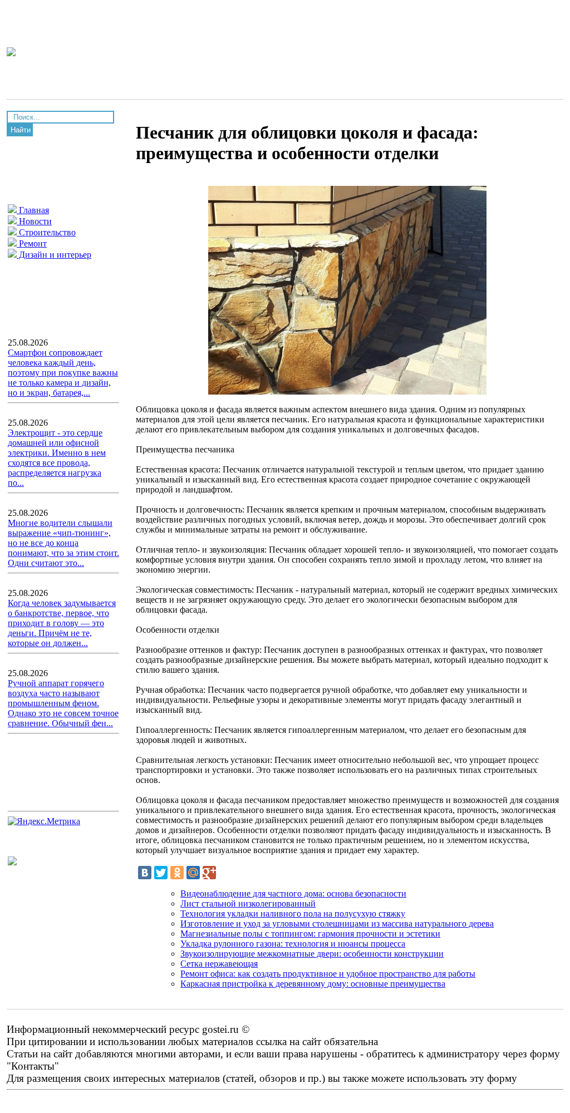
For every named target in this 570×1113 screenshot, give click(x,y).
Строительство (46, 232)
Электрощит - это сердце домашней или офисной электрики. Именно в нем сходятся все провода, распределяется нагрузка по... (57, 457)
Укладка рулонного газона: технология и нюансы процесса (292, 943)
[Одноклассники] (177, 872)
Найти (21, 130)
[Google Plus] (209, 872)
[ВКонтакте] (144, 872)
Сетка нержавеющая (219, 963)
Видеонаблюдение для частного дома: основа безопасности (293, 893)
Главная (33, 210)
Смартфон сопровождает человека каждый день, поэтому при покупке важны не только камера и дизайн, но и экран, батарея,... (63, 372)
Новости (34, 221)
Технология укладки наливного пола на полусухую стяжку (292, 913)
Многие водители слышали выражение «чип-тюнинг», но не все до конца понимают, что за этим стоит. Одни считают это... (63, 543)
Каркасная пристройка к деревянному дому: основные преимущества (312, 983)
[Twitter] (161, 872)
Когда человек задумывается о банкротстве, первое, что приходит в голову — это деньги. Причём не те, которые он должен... (62, 623)
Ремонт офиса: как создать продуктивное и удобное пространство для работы (327, 973)
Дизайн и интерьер (54, 254)
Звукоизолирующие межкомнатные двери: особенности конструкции (312, 953)
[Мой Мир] (193, 872)
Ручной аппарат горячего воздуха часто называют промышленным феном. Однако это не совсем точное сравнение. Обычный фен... (63, 703)
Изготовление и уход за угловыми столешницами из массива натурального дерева (337, 923)
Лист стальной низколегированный (248, 903)
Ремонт (32, 243)
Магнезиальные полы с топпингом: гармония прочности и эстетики (310, 933)
